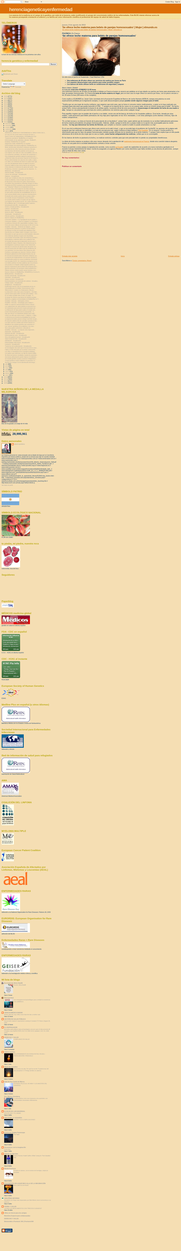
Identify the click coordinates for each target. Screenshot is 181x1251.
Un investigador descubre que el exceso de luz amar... (21, 348)
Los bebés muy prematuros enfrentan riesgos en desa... (22, 183)
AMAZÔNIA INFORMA (11, 1198)
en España (119, 147)
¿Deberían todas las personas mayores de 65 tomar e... (22, 158)
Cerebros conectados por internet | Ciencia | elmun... (20, 252)
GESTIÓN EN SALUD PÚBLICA (15, 1019)
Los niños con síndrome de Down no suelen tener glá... (21, 161)
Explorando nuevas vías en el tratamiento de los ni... (20, 286)
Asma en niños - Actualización (14, 212)
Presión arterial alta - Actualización (15, 275)
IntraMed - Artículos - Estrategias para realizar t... (19, 302)
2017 (6, 114)
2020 (6, 108)
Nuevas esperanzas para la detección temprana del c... (21, 266)
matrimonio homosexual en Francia (136, 141)
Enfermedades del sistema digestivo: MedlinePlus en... (21, 145)
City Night (16, 1134)
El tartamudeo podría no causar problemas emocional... (21, 259)
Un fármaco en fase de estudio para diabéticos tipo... (20, 230)
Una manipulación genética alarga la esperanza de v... (21, 156)
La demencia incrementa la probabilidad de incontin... (20, 317)
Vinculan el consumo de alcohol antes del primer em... (21, 246)
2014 (6, 120)
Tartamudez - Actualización (13, 214)
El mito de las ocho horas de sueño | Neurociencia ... (20, 181)
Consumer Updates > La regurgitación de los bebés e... (21, 219)
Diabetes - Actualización (12, 176)
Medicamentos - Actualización (14, 273)
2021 (6, 106)
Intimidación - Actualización (13, 340)
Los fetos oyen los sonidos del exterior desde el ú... (20, 322)
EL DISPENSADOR (10, 1027)
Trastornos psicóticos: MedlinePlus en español (19, 138)
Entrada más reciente (69, 256)
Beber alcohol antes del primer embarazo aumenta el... (21, 147)
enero (7, 375)
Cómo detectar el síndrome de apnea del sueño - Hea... (21, 167)
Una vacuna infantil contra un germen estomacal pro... (21, 194)
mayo (7, 368)
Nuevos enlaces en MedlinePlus (14, 217)
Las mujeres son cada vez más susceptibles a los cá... (21, 152)
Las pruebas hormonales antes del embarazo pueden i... (22, 237)
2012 (6, 377)
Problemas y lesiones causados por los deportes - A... (21, 169)
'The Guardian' (143, 130)
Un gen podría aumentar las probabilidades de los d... (21, 192)
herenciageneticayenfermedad (40, 9)
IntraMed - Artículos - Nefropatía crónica (17, 301)
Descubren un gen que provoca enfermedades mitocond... (22, 234)
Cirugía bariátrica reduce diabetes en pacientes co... (20, 360)
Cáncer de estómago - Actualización (15, 174)
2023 (6, 102)
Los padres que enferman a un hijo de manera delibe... (21, 353)
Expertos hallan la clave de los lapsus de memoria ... (20, 165)
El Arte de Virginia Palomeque (14, 1132)
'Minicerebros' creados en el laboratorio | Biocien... (20, 290)
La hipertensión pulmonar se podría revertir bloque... (20, 228)
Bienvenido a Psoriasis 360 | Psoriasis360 (19, 1221)
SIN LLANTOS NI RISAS (21, 1185)
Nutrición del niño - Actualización (14, 333)
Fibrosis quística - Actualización (14, 216)
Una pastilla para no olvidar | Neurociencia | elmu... (20, 288)
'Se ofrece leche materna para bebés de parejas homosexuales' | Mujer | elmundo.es (92, 30)
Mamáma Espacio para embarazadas (17, 1216)
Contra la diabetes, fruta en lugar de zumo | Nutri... (20, 180)
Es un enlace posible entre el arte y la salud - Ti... (19, 295)
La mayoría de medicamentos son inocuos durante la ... (21, 257)
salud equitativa (19, 444)
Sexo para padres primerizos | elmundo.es (17, 328)
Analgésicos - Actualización (13, 284)
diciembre (8, 123)
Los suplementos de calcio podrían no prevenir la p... (20, 306)
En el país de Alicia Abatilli (13, 983)
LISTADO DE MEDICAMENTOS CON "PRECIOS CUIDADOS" (23, 1208)
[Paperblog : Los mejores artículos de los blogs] (8, 607)
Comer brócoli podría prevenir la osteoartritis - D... (20, 312)
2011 (6, 379)
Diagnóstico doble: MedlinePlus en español (17, 143)
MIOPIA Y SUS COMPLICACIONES (24, 1119)
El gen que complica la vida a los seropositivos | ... (20, 178)
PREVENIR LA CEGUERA (13, 1118)
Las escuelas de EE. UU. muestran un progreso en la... (21, 261)
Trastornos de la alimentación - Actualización (18, 346)
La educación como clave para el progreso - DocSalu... (21, 292)
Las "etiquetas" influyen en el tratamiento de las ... (19, 187)
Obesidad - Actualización (12, 277)
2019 (6, 110)
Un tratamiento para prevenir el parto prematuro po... (20, 308)
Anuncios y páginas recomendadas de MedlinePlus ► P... (22, 299)
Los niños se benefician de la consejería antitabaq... (20, 351)
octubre (7, 127)
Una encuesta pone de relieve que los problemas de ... (21, 248)
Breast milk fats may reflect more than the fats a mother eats (22, 1014)
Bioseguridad (9, 998)
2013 (6, 122)
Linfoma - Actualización (12, 208)
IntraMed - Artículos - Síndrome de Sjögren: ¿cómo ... (21, 227)
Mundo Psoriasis (10, 1168)
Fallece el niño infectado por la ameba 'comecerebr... (20, 349)
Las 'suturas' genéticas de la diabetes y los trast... (20, 326)
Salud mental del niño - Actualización (15, 339)
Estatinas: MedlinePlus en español (15, 141)
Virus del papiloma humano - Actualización (17, 337)
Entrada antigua (173, 256)
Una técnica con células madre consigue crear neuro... (21, 232)
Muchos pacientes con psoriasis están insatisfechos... (21, 268)
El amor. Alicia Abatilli (20, 985)
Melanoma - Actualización (12, 171)
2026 (6, 96)
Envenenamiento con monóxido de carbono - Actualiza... (21, 281)
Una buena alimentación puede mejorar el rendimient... (21, 357)
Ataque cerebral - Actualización (14, 279)
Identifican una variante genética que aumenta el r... (20, 324)
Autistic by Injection (11, 1154)
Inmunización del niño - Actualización (16, 205)
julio (6, 364)
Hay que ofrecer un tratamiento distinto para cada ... (20, 313)
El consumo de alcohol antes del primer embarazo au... (21, 255)
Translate (18, 87)
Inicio (123, 256)
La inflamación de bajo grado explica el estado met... (20, 310)
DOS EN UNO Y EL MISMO (12, 1113)
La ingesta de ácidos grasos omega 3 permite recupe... (21, 319)
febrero (7, 373)
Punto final (7, 1149)
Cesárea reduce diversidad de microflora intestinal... (20, 189)
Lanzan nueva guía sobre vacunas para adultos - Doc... (21, 293)
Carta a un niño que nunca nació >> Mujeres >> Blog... (21, 315)
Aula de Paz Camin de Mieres (14, 1081)
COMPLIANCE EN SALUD (22, 1039)
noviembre (8, 125)
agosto (7, 131)
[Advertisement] (80, 237)
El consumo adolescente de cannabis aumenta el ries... (21, 321)
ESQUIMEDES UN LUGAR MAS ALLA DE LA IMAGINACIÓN (25, 1183)
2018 (6, 112)
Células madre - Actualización (14, 282)
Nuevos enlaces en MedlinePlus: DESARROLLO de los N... (22, 272)
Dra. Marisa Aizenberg (12, 1096)
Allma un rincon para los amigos (15, 1213)
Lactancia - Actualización (12, 344)
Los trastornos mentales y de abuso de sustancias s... (21, 154)
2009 (6, 383)
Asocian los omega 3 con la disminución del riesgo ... (20, 362)
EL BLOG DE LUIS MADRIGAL (14, 1111)
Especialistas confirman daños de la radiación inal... (20, 239)
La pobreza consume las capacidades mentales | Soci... (21, 223)
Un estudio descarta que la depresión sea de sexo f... (21, 241)
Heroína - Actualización (12, 210)
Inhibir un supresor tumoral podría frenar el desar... (20, 304)
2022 (6, 104)
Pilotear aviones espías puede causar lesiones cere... (21, 270)
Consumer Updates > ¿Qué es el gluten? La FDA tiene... (22, 221)
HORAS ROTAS (9, 1052)
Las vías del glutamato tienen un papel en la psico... (20, 163)
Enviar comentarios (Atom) (81, 261)
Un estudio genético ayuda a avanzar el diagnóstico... (21, 358)
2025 (6, 98)
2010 (6, 381)
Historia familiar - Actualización (14, 172)
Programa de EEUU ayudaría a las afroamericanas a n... (22, 185)
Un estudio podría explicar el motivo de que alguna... (20, 199)
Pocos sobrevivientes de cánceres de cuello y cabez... (21, 160)
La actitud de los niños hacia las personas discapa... (20, 149)
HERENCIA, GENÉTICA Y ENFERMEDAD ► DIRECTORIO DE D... (25, 132)
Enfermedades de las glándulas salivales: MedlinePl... (21, 140)
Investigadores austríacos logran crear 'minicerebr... (20, 245)
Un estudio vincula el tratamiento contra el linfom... (20, 198)
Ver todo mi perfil (7, 485)
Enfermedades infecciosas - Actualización (17, 342)
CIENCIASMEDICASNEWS (13, 1012)
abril (6, 369)
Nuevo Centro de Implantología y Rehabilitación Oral (20, 136)
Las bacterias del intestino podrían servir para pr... (20, 151)
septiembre (8, 129)
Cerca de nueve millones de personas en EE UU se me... (22, 225)
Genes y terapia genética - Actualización (17, 207)
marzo (7, 371)
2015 (6, 118)
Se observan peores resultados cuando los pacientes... (21, 355)
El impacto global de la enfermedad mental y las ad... (20, 254)
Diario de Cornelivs (11, 1067)
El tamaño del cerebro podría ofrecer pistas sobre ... (20, 196)
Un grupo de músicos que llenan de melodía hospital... (21, 297)
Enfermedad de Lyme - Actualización (16, 335)
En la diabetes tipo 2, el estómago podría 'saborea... (20, 203)
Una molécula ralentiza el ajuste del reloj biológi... (19, 236)
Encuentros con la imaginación (15, 1147)
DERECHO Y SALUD (11, 1037)
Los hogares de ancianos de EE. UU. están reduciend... (21, 201)
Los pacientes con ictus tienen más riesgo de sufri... (20, 250)
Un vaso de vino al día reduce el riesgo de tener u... (20, 134)
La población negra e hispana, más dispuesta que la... (21, 243)
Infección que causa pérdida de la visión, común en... (21, 190)
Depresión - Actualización (12, 331)
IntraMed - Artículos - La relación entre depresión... (20, 330)
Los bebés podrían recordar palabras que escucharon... (21, 263)
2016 (6, 116)
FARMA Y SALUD (10, 1206)
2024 (6, 100)
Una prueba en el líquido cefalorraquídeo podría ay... (20, 264)
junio (6, 366)
